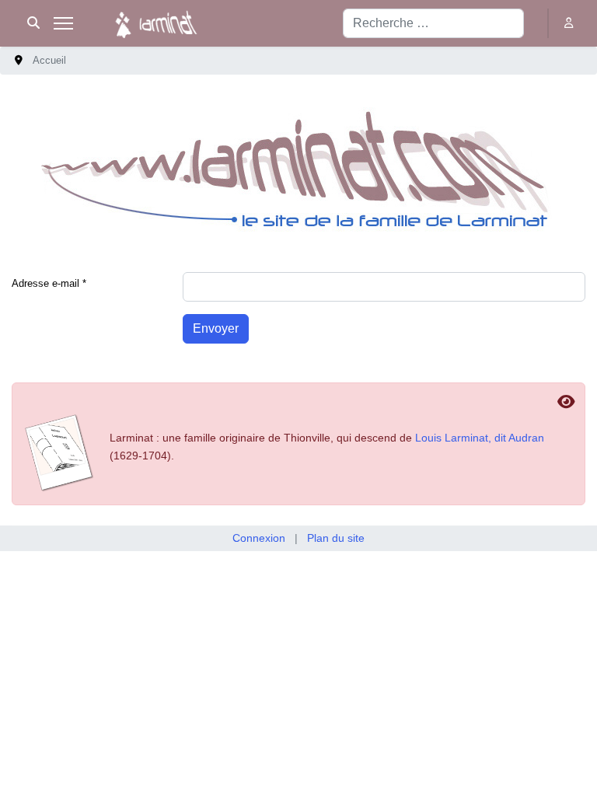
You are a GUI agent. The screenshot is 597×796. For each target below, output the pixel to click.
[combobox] (433, 23)
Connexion (258, 538)
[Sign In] (570, 23)
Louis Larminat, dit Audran (479, 437)
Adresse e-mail (49, 283)
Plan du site (336, 538)
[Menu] (63, 23)
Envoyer (216, 328)
